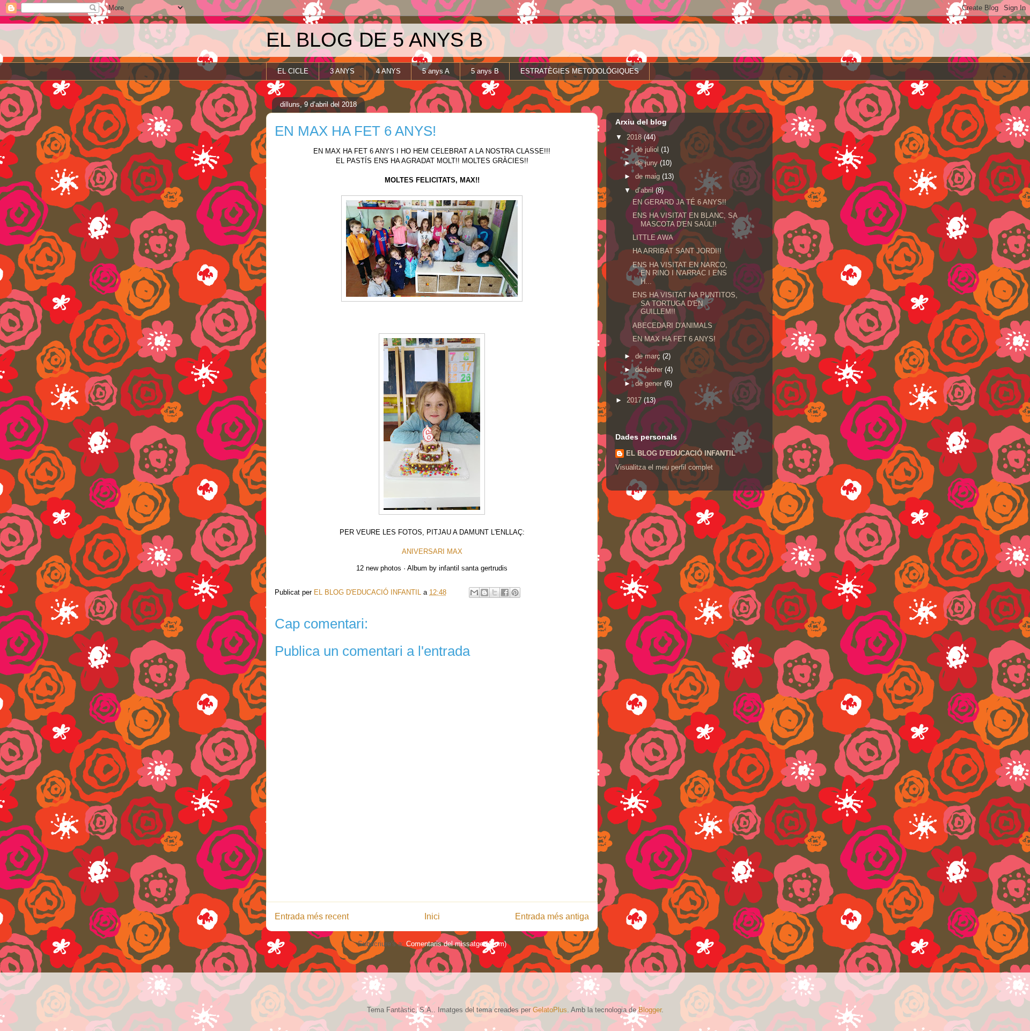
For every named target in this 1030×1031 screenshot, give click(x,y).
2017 (635, 400)
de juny (647, 163)
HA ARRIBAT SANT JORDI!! (677, 251)
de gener (649, 383)
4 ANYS (388, 71)
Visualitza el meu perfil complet (664, 467)
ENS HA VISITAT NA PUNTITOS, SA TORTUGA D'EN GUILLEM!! (685, 303)
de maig (648, 176)
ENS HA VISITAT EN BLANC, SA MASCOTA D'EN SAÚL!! (684, 219)
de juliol (648, 149)
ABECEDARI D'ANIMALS (672, 325)
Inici (432, 916)
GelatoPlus (550, 1010)
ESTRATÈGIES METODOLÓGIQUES (579, 71)
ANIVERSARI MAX (432, 551)
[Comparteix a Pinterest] (515, 592)
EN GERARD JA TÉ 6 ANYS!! (679, 202)
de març (649, 356)
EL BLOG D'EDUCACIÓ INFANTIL (680, 453)
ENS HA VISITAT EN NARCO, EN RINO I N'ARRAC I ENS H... (679, 273)
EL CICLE (292, 71)
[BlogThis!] (484, 592)
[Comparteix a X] (494, 592)
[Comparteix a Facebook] (504, 592)
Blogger (649, 1010)
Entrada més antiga (552, 916)
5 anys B (485, 71)
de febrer (650, 369)
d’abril (645, 190)
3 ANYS (342, 71)
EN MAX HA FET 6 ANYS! (674, 339)
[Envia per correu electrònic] (474, 592)
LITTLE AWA (652, 237)
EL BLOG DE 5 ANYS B (374, 39)
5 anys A (436, 71)
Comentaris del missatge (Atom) (456, 944)
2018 (635, 137)
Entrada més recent (312, 916)
